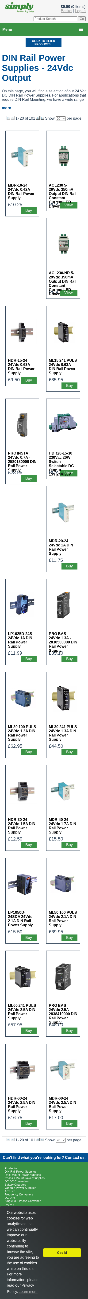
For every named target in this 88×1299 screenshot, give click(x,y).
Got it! (62, 1252)
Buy (28, 210)
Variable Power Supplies (20, 1188)
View (68, 205)
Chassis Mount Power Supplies (25, 1178)
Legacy (9, 1204)
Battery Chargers (15, 1184)
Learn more (28, 1292)
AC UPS (10, 1191)
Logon (80, 11)
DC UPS (10, 1197)
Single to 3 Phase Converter (23, 1201)
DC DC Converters (17, 1181)
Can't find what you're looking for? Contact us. (44, 1158)
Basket (66, 11)
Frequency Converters (19, 1194)
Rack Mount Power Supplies (23, 1175)
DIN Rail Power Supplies (20, 1171)
